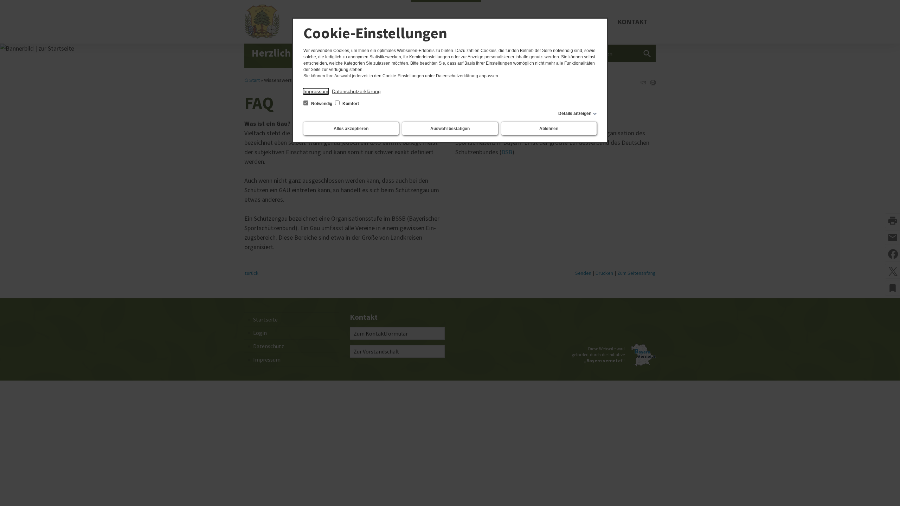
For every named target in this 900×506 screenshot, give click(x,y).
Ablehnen (548, 128)
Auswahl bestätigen (450, 128)
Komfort (350, 103)
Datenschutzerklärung (356, 91)
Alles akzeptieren (351, 128)
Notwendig (321, 103)
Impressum (315, 91)
